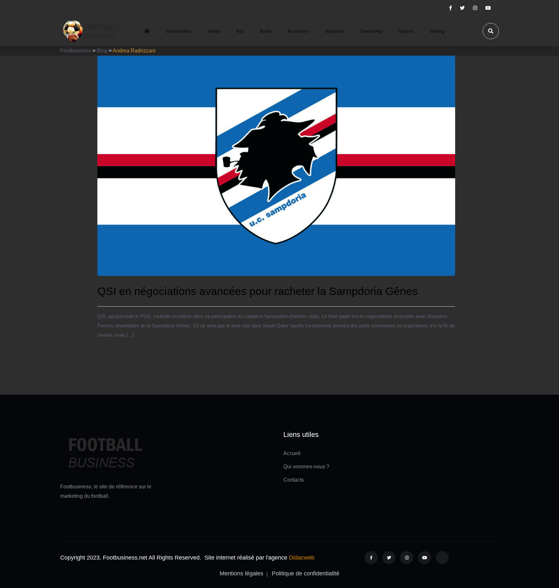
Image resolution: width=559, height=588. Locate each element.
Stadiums (334, 31)
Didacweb (301, 557)
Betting (437, 31)
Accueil (292, 453)
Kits (240, 31)
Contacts (293, 480)
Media (213, 31)
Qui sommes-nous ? (306, 466)
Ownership (371, 31)
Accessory (298, 31)
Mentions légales (241, 573)
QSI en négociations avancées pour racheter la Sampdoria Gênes (257, 291)
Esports (406, 31)
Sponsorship (178, 31)
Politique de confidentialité (305, 573)
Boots (265, 31)
